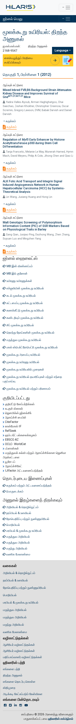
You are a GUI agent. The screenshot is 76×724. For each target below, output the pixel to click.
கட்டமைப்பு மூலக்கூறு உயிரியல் (24, 303)
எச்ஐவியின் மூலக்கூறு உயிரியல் (25, 288)
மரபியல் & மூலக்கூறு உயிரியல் (20, 602)
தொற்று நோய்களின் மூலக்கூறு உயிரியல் (30, 332)
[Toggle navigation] (66, 7)
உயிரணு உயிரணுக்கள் (19, 281)
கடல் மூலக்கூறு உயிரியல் (21, 295)
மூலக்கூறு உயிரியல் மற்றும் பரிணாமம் (28, 388)
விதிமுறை (9, 687)
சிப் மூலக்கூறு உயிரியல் (20, 325)
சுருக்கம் (11, 127)
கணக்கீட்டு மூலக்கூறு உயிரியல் (25, 310)
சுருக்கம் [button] (10, 121)
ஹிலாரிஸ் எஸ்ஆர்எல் (60, 718)
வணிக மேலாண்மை (15, 632)
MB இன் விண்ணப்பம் (19, 266)
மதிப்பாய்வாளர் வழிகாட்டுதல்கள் (22, 657)
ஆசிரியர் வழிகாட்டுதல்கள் (19, 645)
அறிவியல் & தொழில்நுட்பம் (19, 573)
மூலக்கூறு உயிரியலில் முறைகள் (25, 369)
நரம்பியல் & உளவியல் (15, 580)
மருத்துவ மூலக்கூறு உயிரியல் (23, 340)
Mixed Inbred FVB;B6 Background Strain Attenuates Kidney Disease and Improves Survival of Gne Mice (37, 93)
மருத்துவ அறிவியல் (15, 610)
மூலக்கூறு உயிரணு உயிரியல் (22, 362)
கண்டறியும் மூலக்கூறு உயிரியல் (24, 318)
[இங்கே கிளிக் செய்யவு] (20, 7)
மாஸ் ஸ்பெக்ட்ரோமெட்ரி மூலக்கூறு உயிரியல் (32, 347)
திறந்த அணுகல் (12, 675)
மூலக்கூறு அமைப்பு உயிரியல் (23, 354)
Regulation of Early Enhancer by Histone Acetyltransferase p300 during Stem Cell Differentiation (34, 143)
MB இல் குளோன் (16, 273)
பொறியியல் (10, 595)
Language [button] (61, 50)
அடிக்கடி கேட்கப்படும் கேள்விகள (22, 694)
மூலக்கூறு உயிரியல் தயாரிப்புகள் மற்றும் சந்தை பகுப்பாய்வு (32, 379)
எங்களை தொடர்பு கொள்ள (19, 681)
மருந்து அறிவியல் (13, 624)
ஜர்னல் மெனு (13, 19)
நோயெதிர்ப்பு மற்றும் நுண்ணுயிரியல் (24, 587)
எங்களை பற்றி (11, 669)
